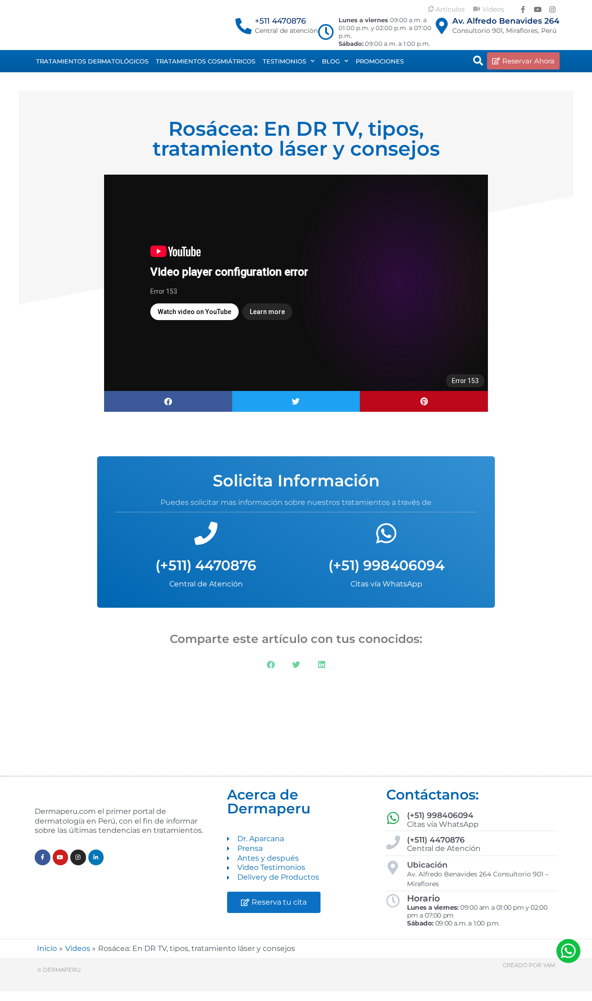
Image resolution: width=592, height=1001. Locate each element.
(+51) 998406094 (386, 565)
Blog (331, 61)
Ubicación (427, 864)
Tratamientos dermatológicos (92, 61)
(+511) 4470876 (205, 565)
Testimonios (284, 61)
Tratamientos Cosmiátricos (205, 61)
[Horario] (393, 901)
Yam (549, 965)
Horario (423, 898)
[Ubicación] (393, 868)
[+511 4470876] (243, 26)
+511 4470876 (280, 20)
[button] (478, 61)
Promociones (380, 61)
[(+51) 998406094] (386, 533)
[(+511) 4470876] (205, 533)
